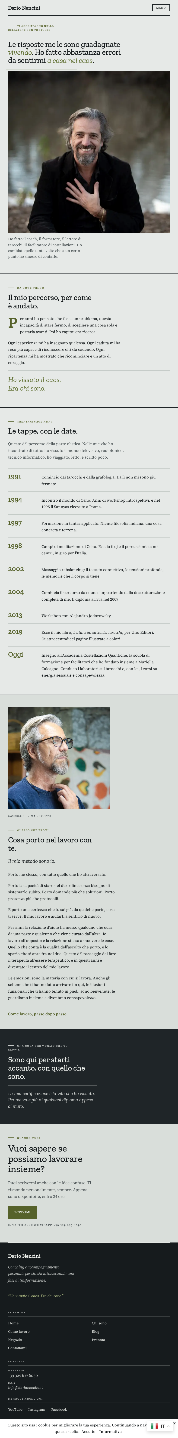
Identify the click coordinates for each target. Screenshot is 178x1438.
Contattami (17, 1347)
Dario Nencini (24, 8)
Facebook (59, 1409)
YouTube (15, 1409)
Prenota (98, 1339)
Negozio (15, 1339)
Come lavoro (19, 1331)
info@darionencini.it (25, 1386)
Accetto (88, 1431)
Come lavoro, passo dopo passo (37, 1014)
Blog (95, 1331)
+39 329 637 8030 (23, 1373)
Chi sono (99, 1323)
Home (13, 1323)
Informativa (110, 1431)
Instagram (36, 1409)
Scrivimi (22, 1212)
